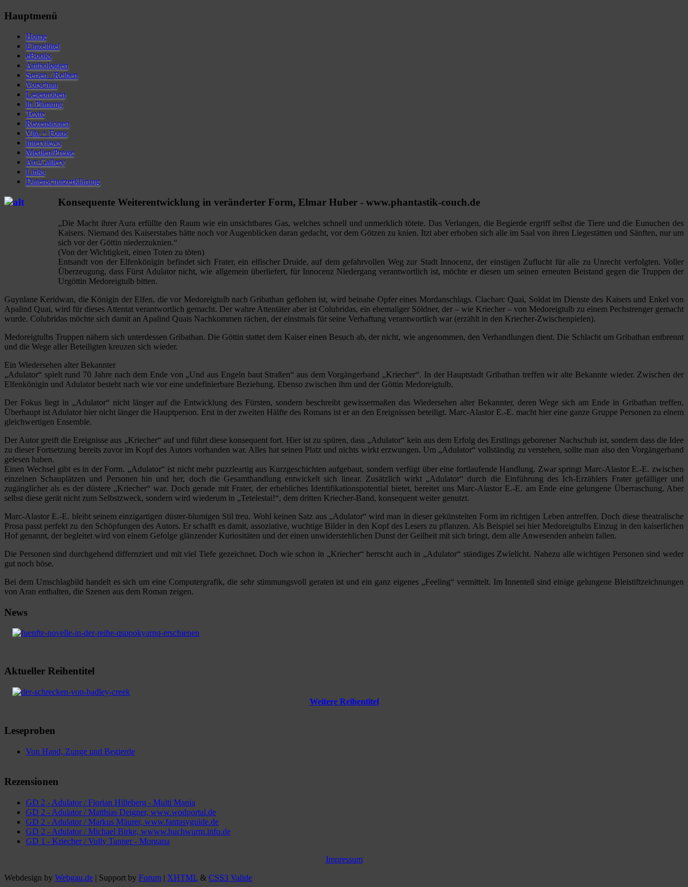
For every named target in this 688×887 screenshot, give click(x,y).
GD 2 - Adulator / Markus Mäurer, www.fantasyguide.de (122, 821)
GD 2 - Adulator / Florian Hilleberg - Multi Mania (110, 802)
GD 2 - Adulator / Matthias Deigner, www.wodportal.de (121, 812)
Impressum (344, 859)
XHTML (182, 877)
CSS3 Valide (230, 877)
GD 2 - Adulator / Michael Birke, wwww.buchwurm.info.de (128, 831)
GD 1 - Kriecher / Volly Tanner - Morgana (98, 841)
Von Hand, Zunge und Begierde (80, 751)
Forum (150, 877)
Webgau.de (74, 877)
